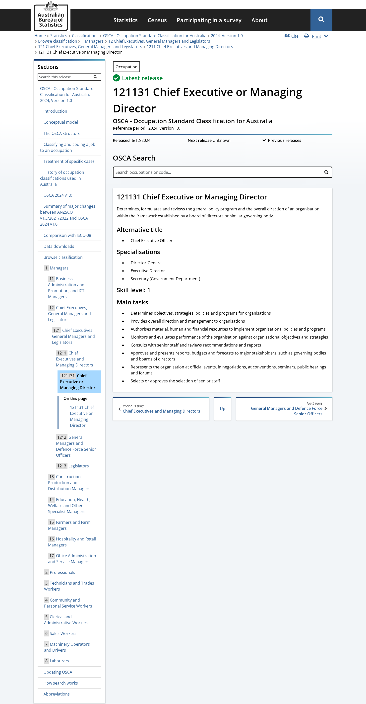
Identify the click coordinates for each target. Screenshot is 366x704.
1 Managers (93, 41)
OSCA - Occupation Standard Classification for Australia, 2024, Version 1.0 (67, 94)
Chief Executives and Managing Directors (161, 409)
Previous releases (284, 140)
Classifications (85, 35)
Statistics (126, 20)
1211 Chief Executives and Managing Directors (190, 46)
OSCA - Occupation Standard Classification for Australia (154, 35)
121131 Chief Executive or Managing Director (82, 416)
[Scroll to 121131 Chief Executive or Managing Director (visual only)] (272, 197)
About (259, 20)
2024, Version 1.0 (227, 35)
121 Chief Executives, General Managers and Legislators (90, 46)
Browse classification (57, 41)
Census (157, 20)
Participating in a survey (209, 20)
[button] (321, 20)
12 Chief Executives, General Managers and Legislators (159, 41)
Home (40, 35)
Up (222, 408)
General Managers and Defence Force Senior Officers (286, 409)
